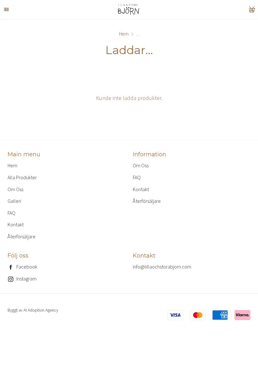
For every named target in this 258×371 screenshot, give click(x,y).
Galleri (14, 201)
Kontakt (16, 224)
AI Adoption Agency (41, 310)
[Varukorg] (251, 9)
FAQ (11, 213)
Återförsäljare (22, 236)
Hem (124, 33)
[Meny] (6, 9)
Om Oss (15, 189)
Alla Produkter (22, 177)
